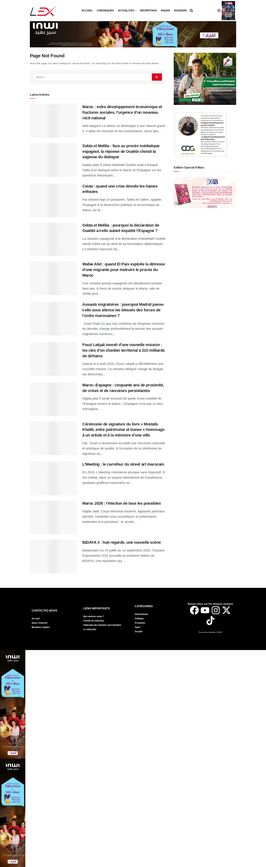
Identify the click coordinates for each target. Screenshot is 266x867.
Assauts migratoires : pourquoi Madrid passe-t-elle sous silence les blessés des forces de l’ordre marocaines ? (123, 310)
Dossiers (180, 10)
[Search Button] (191, 10)
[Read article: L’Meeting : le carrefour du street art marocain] (53, 478)
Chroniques (105, 10)
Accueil (87, 10)
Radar (165, 10)
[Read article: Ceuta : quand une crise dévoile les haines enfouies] (53, 200)
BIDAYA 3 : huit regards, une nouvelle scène (121, 542)
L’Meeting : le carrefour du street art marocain (123, 464)
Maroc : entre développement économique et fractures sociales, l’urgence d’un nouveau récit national (122, 112)
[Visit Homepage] (43, 10)
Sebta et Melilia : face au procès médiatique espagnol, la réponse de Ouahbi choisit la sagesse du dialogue (121, 151)
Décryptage (148, 10)
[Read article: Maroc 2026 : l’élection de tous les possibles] (53, 517)
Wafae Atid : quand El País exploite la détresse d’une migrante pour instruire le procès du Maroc (123, 270)
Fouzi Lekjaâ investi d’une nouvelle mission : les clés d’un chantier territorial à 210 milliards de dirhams (123, 350)
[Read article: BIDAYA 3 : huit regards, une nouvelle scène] (53, 556)
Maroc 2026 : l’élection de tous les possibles (121, 503)
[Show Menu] (219, 10)
